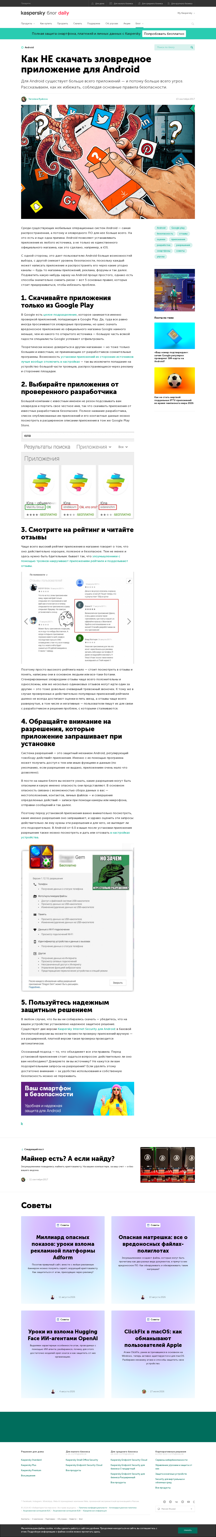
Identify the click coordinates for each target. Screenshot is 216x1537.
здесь (97, 1531)
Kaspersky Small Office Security (82, 1460)
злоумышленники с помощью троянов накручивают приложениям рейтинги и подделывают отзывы (74, 561)
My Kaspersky (185, 13)
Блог (138, 23)
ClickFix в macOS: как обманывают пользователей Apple (153, 1338)
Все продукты (73, 1470)
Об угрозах (111, 23)
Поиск (192, 47)
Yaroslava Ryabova (38, 99)
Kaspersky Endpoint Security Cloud (84, 1465)
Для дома (99, 3)
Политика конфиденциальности (93, 1508)
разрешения (183, 245)
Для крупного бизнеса (181, 3)
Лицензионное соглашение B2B (66, 1511)
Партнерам (50, 1519)
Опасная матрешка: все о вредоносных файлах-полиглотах (153, 1244)
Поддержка (93, 23)
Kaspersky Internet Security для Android (86, 1029)
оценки (161, 239)
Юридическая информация (95, 1511)
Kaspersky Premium (31, 1470)
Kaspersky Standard (31, 1460)
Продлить (62, 23)
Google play (178, 227)
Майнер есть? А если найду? (68, 1158)
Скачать (77, 23)
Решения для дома (32, 1451)
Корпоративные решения (170, 1451)
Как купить (46, 23)
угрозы (161, 256)
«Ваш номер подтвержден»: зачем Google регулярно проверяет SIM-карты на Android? (171, 357)
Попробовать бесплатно (164, 34)
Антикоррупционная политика (123, 1508)
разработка (163, 245)
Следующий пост (34, 1149)
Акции (127, 23)
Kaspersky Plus (28, 1465)
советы (180, 250)
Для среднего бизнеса (152, 3)
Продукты (26, 23)
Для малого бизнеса (123, 3)
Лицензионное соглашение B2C (37, 1511)
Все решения (28, 1475)
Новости (72, 1519)
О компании (37, 1519)
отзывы (183, 233)
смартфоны (163, 250)
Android (29, 47)
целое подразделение (60, 314)
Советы (64, 1225)
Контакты (25, 1519)
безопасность (165, 233)
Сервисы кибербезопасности (171, 1460)
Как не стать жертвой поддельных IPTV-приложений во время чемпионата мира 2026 (174, 400)
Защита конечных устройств (171, 1474)
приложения (178, 239)
